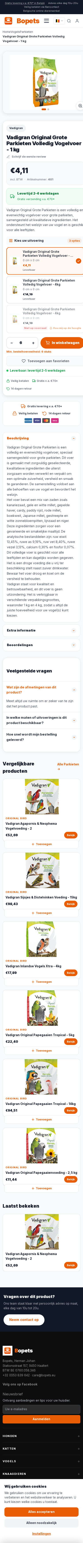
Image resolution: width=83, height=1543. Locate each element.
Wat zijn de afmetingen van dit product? (31, 690)
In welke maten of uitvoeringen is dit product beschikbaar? (36, 720)
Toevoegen (44, 844)
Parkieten (26, 31)
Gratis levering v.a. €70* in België (25, 3)
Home (7, 31)
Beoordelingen (20, 645)
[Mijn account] (77, 20)
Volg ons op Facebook (20, 1384)
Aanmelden (41, 1419)
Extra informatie (21, 630)
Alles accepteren (41, 1512)
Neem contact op (24, 1320)
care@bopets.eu (43, 1375)
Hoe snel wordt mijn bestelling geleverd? (31, 737)
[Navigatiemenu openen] (46, 20)
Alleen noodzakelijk (41, 1523)
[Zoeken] (69, 20)
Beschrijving (18, 438)
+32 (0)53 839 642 (16, 1375)
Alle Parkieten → (68, 767)
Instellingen (41, 1533)
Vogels (15, 31)
